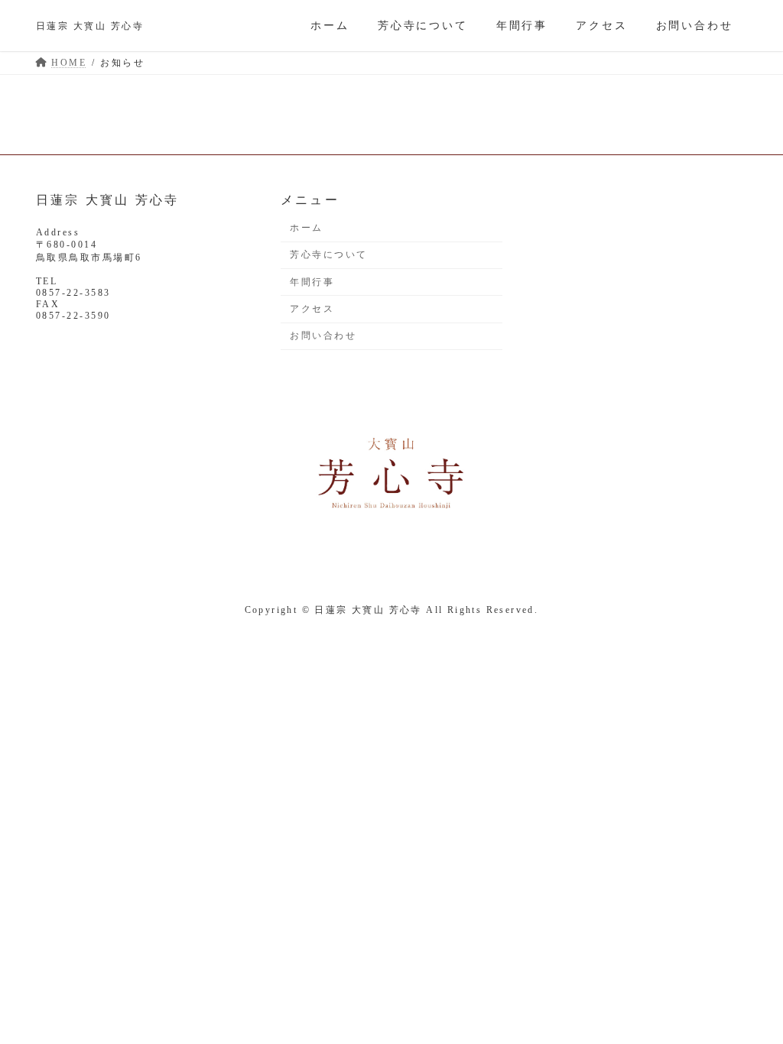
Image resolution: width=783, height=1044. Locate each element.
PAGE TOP (749, 998)
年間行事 (312, 282)
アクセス (312, 308)
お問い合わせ (323, 336)
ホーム (306, 227)
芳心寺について (328, 255)
